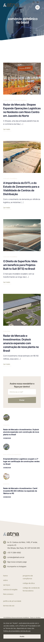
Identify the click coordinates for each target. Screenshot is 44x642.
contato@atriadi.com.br (15, 557)
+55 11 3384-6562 (14, 553)
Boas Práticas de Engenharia (12, 454)
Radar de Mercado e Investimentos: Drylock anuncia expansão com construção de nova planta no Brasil (21, 432)
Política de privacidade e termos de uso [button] (16, 631)
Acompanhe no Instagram (16, 566)
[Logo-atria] (11, 533)
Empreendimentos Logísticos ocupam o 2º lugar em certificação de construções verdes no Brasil (21, 461)
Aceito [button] (22, 636)
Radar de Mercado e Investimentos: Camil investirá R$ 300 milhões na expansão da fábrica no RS (20, 491)
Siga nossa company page (17, 562)
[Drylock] (6, 415)
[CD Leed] (6, 444)
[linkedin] (38, 2)
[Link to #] (37, 7)
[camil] (6, 474)
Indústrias (6, 425)
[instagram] (34, 2)
